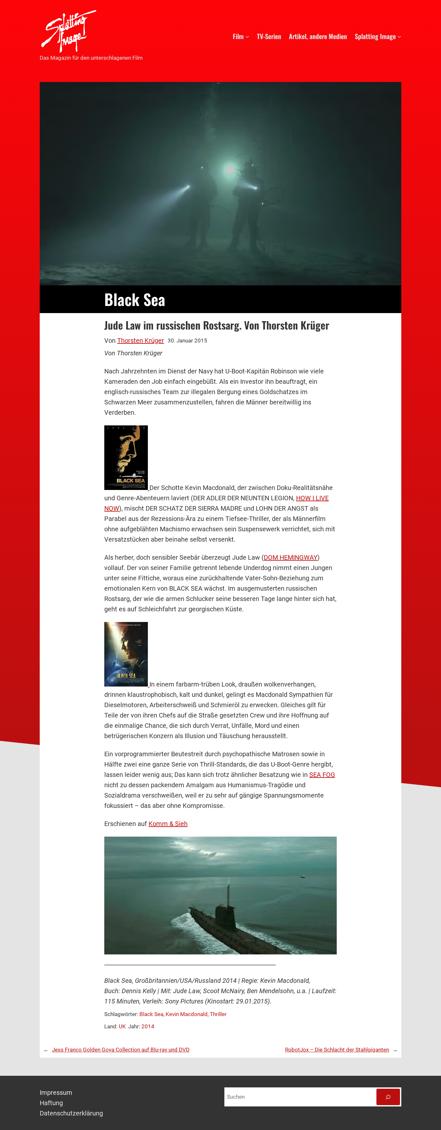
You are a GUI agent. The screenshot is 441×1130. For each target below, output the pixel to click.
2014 (147, 1026)
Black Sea (151, 1014)
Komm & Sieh (168, 824)
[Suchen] (388, 1097)
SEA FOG (322, 775)
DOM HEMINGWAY (290, 557)
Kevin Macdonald (187, 1014)
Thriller (218, 1014)
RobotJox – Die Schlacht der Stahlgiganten (337, 1049)
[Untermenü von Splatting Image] (399, 36)
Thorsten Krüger (140, 340)
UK (122, 1026)
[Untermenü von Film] (247, 36)
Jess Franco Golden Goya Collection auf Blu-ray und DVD (121, 1049)
